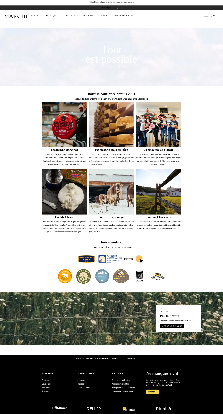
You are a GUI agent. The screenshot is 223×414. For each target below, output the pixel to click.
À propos (45, 391)
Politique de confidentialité (122, 391)
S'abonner (152, 392)
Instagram (81, 380)
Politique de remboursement (123, 388)
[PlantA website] (163, 410)
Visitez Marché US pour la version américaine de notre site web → (111, 2)
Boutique (45, 380)
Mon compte (106, 8)
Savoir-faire (46, 384)
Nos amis (46, 388)
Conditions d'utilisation (121, 380)
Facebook (81, 384)
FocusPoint (123, 358)
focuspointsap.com (142, 358)
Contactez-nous (83, 388)
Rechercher (214, 16)
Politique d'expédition (120, 384)
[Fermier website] (129, 410)
